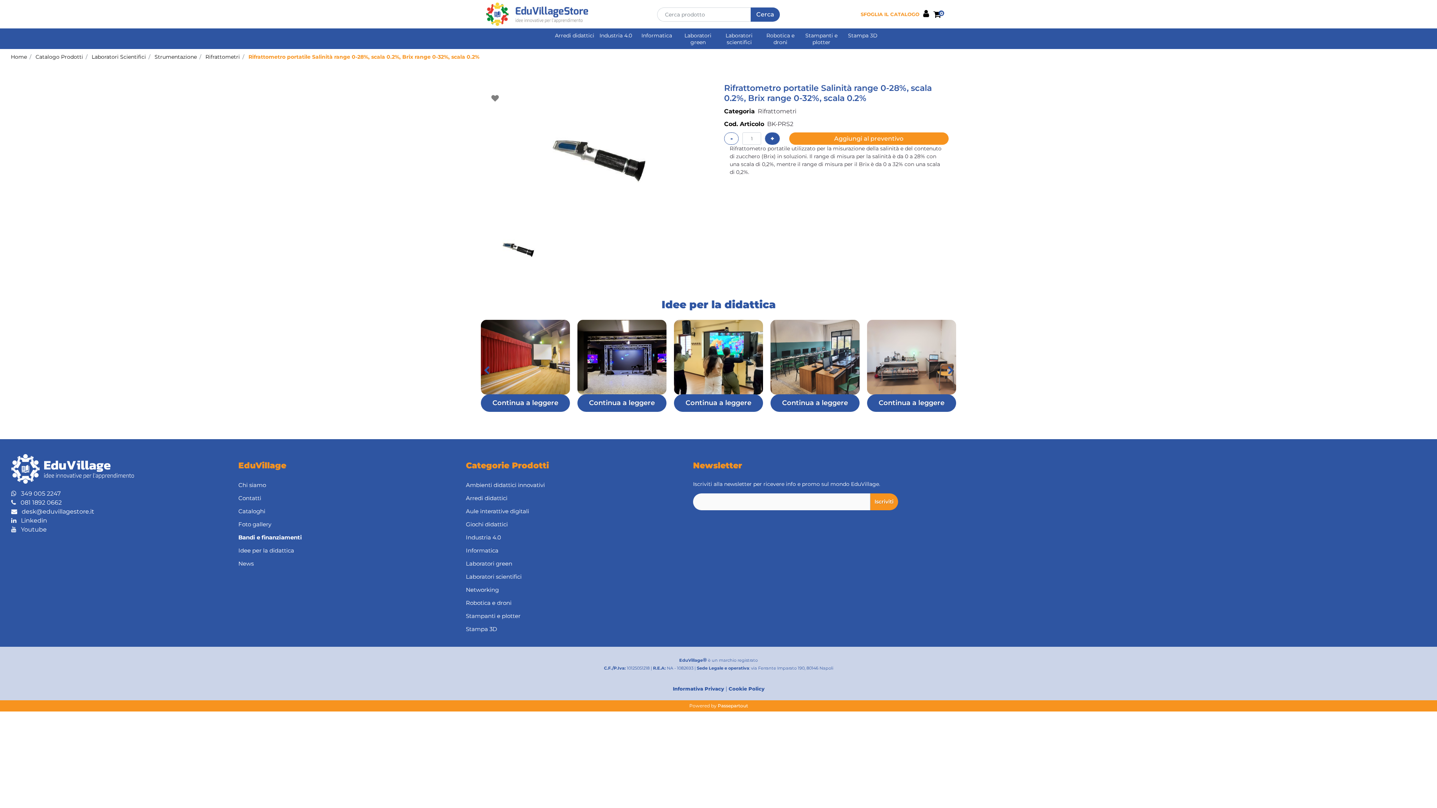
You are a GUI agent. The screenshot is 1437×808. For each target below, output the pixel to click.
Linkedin (31, 520)
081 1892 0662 (39, 502)
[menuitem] (340, 538)
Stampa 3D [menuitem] (863, 35)
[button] (765, 14)
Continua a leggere (525, 403)
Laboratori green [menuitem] (697, 39)
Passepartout (733, 705)
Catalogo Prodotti (59, 56)
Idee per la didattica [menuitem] (266, 550)
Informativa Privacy (698, 689)
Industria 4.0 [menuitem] (615, 35)
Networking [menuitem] (482, 589)
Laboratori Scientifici (119, 56)
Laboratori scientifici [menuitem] (739, 39)
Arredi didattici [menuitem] (574, 35)
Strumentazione (176, 56)
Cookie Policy (747, 689)
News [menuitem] (246, 563)
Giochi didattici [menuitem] (487, 524)
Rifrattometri (222, 56)
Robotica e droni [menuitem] (780, 39)
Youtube (31, 529)
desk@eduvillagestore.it (55, 511)
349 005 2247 (38, 493)
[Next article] (950, 370)
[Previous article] (486, 370)
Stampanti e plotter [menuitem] (821, 39)
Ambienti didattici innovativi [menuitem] (505, 485)
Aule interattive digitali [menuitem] (497, 511)
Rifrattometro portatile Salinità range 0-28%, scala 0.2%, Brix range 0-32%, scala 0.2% (363, 56)
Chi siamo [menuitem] (252, 485)
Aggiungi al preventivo (868, 138)
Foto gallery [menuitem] (254, 524)
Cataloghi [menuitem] (251, 511)
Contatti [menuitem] (249, 498)
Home (19, 56)
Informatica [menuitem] (656, 35)
